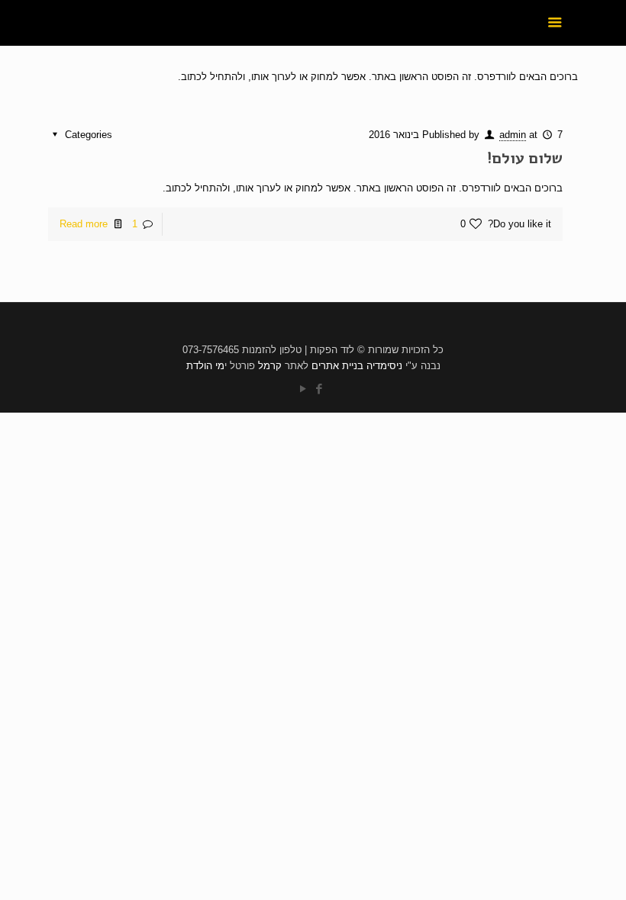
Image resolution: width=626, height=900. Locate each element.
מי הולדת (205, 365)
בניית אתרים (337, 365)
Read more (84, 224)
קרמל (270, 365)
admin (512, 134)
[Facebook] (319, 388)
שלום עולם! (525, 158)
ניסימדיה (384, 365)
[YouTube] (303, 388)
